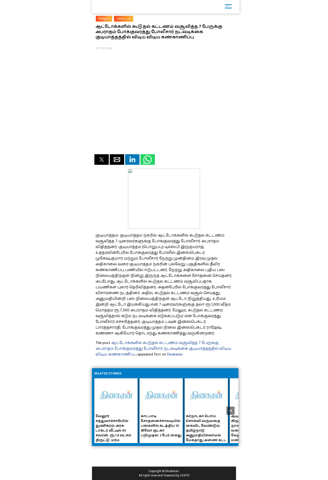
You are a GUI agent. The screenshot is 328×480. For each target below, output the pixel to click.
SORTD (184, 475)
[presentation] (230, 411)
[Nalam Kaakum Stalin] (164, 227)
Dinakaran (174, 354)
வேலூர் (104, 19)
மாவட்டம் (123, 19)
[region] (130, 454)
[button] (101, 159)
